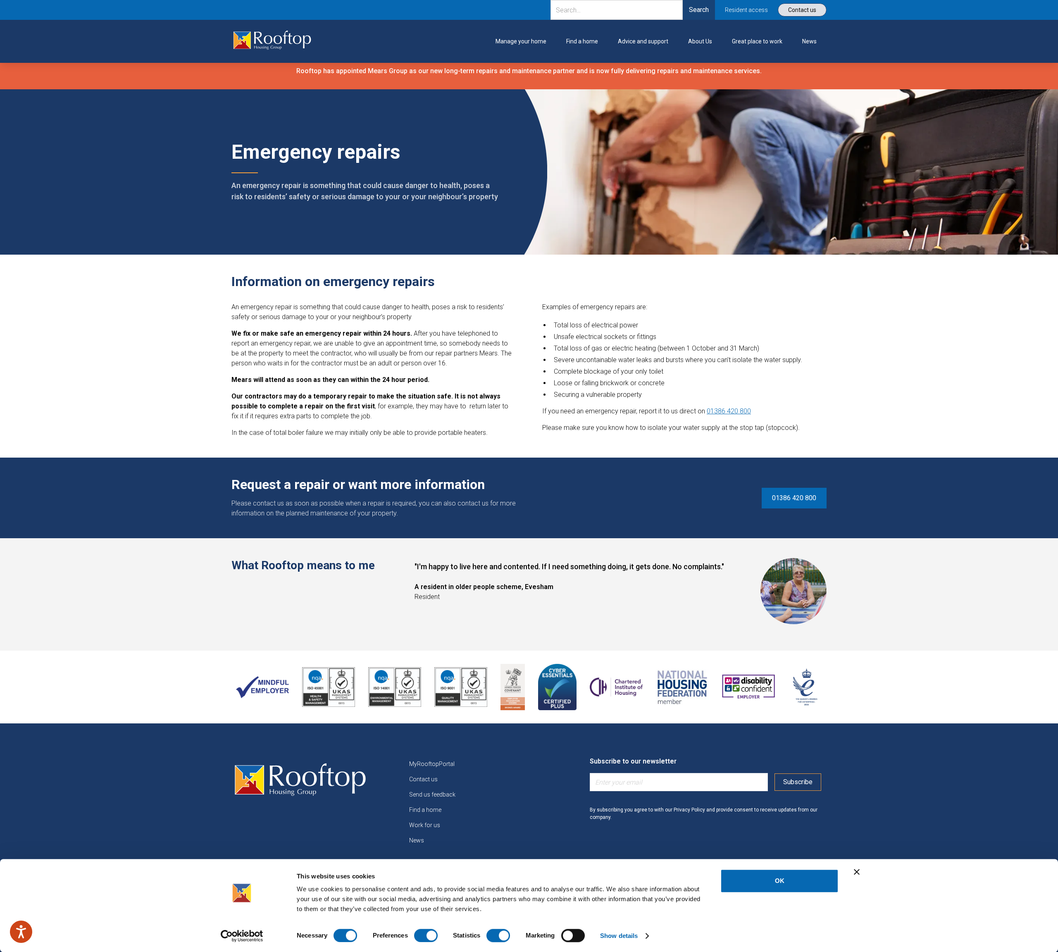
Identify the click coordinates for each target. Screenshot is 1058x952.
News (416, 840)
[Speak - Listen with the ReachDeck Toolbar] (21, 932)
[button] (521, 41)
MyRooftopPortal (432, 764)
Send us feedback (432, 794)
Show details (619, 935)
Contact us (423, 779)
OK (779, 880)
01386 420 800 (729, 411)
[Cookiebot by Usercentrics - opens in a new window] (242, 936)
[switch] (426, 935)
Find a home (425, 809)
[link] (272, 41)
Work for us (424, 825)
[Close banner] (857, 872)
